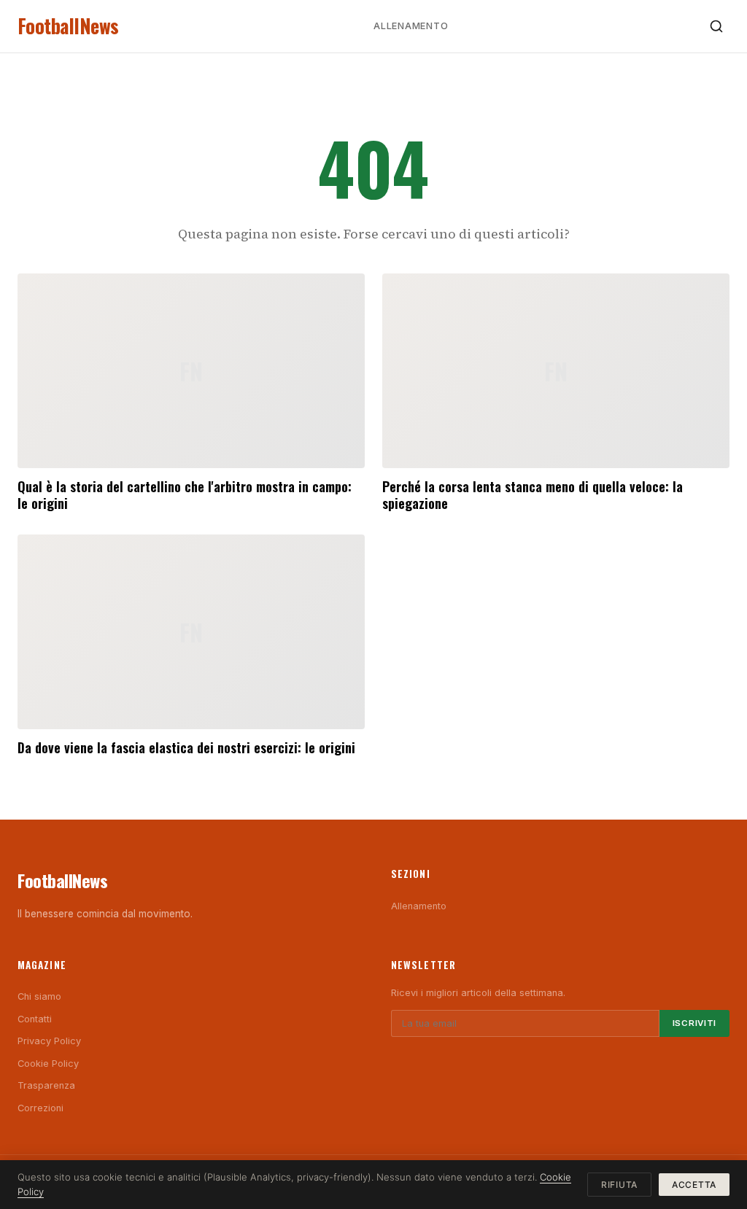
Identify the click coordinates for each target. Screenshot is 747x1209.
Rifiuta (619, 1184)
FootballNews (68, 26)
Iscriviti (694, 1023)
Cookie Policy (48, 1063)
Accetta (694, 1184)
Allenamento (411, 25)
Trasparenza (46, 1085)
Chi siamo (39, 996)
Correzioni (40, 1108)
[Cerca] (716, 26)
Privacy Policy (49, 1040)
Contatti (35, 1019)
